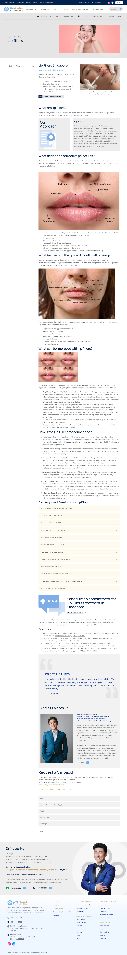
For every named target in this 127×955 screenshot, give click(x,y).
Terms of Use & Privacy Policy (62, 912)
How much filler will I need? (52, 537)
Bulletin (11, 2)
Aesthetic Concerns (60, 9)
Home (10, 37)
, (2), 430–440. (70, 636)
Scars (78, 938)
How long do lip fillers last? (52, 516)
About (6, 2)
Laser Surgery (104, 926)
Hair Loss (79, 932)
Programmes (49, 2)
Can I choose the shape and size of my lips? (58, 559)
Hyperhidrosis (104, 935)
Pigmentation (44, 9)
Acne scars (80, 911)
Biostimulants (104, 911)
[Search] (121, 9)
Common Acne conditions (84, 905)
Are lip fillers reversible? (51, 566)
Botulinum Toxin (105, 908)
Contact (41, 2)
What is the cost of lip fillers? (53, 588)
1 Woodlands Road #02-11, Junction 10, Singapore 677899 (28, 928)
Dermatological (97, 9)
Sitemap (56, 915)
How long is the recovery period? (54, 574)
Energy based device (106, 914)
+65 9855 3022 (99, 2)
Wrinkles (79, 926)
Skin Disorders (104, 932)
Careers (34, 2)
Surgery (102, 929)
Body (78, 935)
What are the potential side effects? (55, 530)
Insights (28, 2)
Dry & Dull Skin (81, 922)
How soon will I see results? (52, 552)
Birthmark (103, 938)
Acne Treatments (82, 908)
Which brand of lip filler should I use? (56, 508)
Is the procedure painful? (51, 523)
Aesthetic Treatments (80, 9)
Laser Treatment (105, 918)
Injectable (103, 905)
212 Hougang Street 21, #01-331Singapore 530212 (22, 937)
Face (78, 929)
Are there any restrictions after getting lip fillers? (61, 581)
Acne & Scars (31, 9)
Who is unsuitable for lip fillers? (54, 545)
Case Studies (20, 2)
